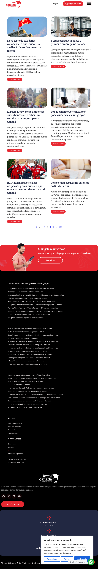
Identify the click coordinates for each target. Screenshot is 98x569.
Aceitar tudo (82, 559)
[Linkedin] (14, 496)
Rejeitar (67, 559)
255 (60, 227)
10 (53, 227)
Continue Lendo (14, 79)
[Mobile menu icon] (89, 3)
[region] (67, 550)
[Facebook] (3, 496)
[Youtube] (19, 496)
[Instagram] (8, 496)
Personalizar (52, 559)
